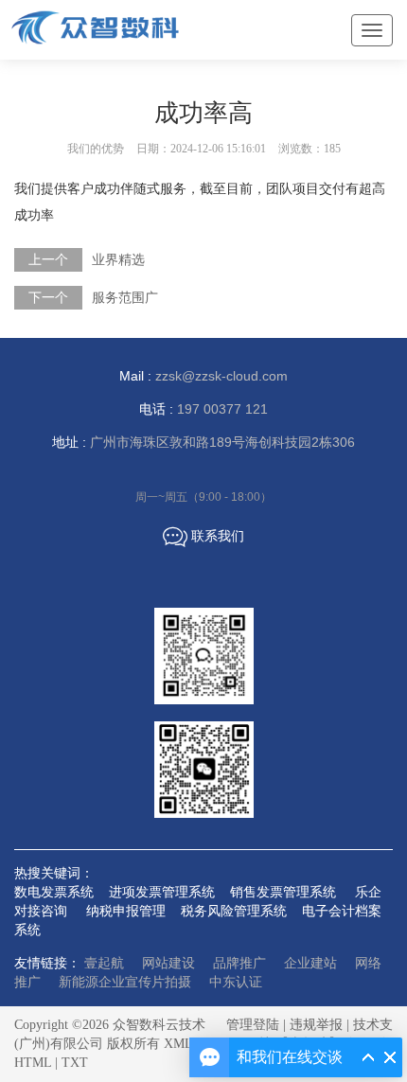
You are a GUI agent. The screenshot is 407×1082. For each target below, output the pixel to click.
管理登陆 (252, 1025)
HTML (32, 1062)
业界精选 (118, 260)
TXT (75, 1062)
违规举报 (316, 1025)
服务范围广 (125, 298)
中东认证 (235, 982)
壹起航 (104, 963)
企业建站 (310, 963)
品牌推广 (239, 963)
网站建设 (168, 963)
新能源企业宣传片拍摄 (125, 982)
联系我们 (203, 536)
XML (178, 1044)
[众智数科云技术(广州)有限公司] (151, 27)
